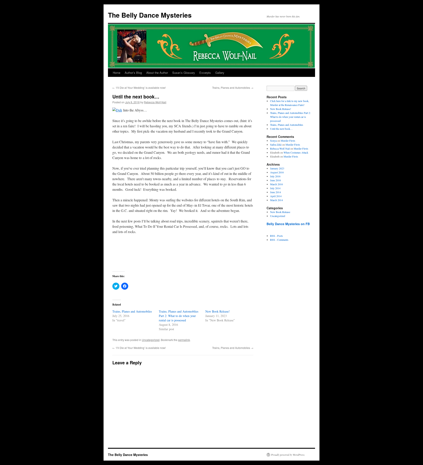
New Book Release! (217, 311)
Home (116, 72)
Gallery (219, 72)
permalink (184, 340)
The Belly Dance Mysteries (150, 15)
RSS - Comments (279, 239)
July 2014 (275, 188)
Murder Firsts (288, 140)
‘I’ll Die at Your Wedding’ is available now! (139, 87)
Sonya (273, 140)
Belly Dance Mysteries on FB (288, 224)
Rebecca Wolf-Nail (155, 102)
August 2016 (277, 172)
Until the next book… (281, 128)
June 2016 (275, 180)
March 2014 (276, 200)
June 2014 (275, 192)
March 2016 (276, 184)
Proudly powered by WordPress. (288, 454)
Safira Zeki (276, 144)
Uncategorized (151, 340)
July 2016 (275, 176)
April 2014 (276, 196)
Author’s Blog (133, 72)
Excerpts (205, 72)
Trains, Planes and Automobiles (232, 87)
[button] (117, 110)
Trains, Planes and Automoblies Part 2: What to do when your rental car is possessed (178, 315)
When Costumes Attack (296, 152)
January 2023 (277, 168)
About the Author (157, 72)
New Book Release (280, 212)
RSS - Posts (276, 235)
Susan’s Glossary (183, 72)
